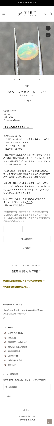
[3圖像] (25, 79)
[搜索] (45, 13)
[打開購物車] (50, 13)
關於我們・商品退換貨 (18, 342)
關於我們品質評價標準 (18, 347)
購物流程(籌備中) (15, 360)
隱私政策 (12, 338)
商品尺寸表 (13, 356)
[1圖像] (19, 79)
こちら (29, 202)
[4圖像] (28, 79)
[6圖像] (34, 79)
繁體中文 (25, 410)
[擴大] (48, 28)
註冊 (9, 396)
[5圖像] (31, 79)
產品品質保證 (14, 351)
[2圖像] (22, 79)
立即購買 (27, 248)
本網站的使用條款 (16, 333)
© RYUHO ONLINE (27, 416)
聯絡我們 (12, 365)
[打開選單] (3, 13)
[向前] (14, 79)
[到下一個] (39, 79)
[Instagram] (4, 318)
